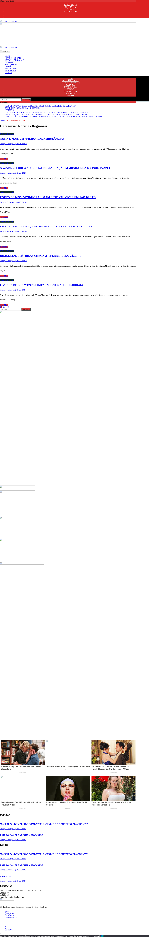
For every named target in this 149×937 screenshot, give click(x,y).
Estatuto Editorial (70, 5)
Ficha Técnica (70, 7)
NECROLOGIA (11, 64)
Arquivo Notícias (70, 11)
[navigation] (74, 64)
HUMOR (8, 73)
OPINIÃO (8, 66)
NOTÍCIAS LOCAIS (13, 58)
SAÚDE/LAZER (11, 68)
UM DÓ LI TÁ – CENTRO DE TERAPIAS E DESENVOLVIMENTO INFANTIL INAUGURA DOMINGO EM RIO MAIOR (53, 116)
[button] (0, 934)
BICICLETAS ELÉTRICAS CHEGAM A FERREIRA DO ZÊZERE (40, 255)
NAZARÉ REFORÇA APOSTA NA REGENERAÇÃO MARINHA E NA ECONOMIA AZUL (55, 167)
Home (2, 120)
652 (8, 307)
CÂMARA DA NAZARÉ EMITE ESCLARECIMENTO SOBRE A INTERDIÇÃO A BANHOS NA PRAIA (46, 112)
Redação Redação (6, 144)
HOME (7, 56)
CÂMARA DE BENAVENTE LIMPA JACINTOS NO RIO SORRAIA (41, 285)
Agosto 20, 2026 (19, 173)
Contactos (70, 9)
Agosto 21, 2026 (19, 144)
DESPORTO (9, 62)
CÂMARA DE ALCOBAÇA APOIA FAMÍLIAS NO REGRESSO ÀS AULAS (46, 226)
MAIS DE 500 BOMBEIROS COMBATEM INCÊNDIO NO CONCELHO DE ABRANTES (40, 106)
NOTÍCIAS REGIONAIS (14, 60)
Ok (102, 936)
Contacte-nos (9, 913)
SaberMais (4, 159)
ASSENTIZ (9, 110)
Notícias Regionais (7, 134)
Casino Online (10, 930)
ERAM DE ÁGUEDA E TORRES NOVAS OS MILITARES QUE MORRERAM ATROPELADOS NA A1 (46, 114)
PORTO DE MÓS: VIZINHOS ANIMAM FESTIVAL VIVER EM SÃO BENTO (48, 197)
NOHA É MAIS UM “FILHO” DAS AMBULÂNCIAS (32, 138)
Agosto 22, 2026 (19, 829)
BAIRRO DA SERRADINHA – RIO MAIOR (22, 108)
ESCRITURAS (10, 71)
